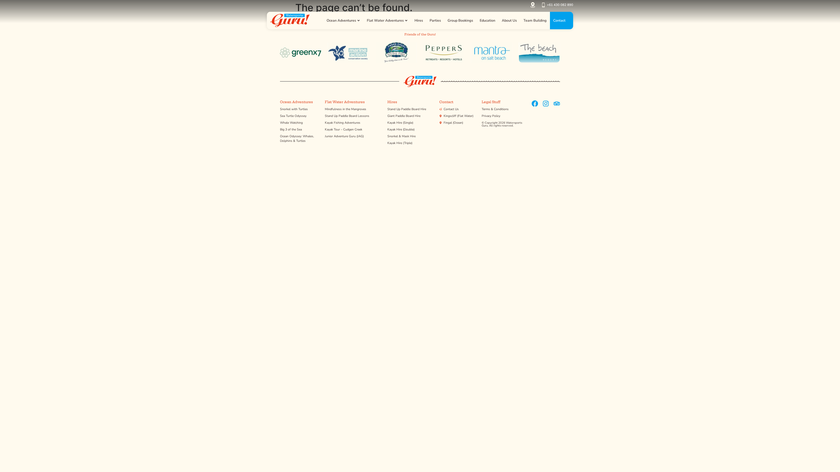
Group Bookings (460, 20)
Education (487, 20)
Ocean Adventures (341, 20)
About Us (509, 20)
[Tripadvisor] (556, 103)
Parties (435, 20)
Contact (559, 20)
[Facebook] (535, 103)
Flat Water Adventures (385, 20)
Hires (419, 20)
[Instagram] (545, 103)
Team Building (535, 20)
